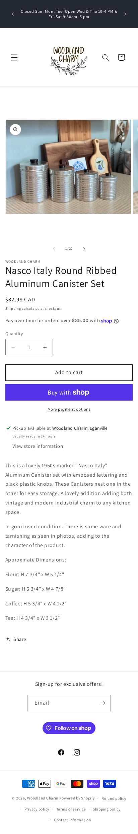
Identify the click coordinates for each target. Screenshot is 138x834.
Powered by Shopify (76, 797)
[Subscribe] (103, 703)
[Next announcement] (125, 14)
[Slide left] (54, 248)
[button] (14, 57)
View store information (37, 446)
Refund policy (113, 798)
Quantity (14, 334)
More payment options (69, 409)
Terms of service (71, 809)
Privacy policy (36, 809)
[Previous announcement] (12, 14)
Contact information (72, 819)
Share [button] (19, 639)
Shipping (13, 308)
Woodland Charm (42, 797)
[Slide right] (84, 248)
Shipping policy (107, 809)
